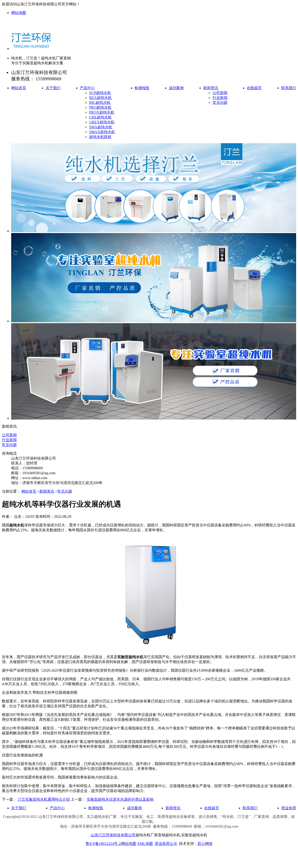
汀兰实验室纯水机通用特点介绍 (44, 799)
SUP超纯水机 (100, 93)
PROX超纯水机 (101, 112)
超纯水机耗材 (100, 137)
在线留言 (254, 88)
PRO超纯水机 (100, 107)
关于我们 (53, 88)
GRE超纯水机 (100, 117)
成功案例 (176, 88)
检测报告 (142, 88)
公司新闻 (220, 93)
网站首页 (18, 88)
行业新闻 (220, 98)
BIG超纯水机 (100, 103)
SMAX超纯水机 (102, 132)
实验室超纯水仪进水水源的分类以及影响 (120, 799)
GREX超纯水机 (102, 122)
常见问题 (220, 103)
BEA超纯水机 (100, 98)
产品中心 (87, 88)
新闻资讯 (210, 88)
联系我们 (288, 88)
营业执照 (288, 808)
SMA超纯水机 (100, 127)
